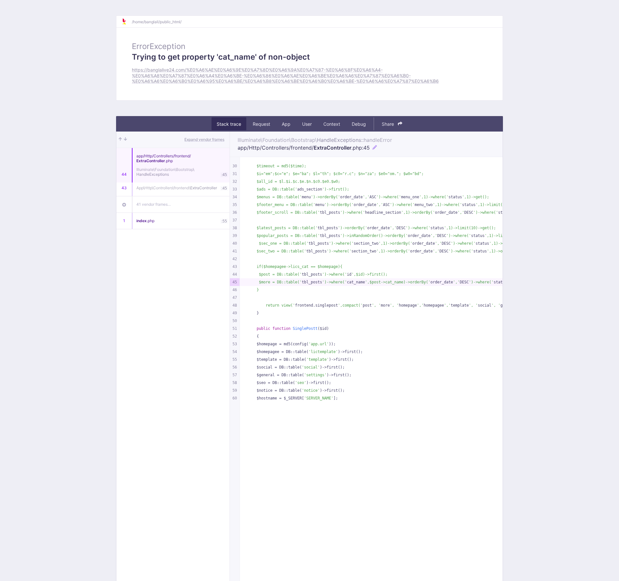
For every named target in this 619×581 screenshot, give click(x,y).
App (286, 124)
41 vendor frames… (153, 204)
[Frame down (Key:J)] (125, 140)
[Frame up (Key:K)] (120, 140)
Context (331, 124)
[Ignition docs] (127, 21)
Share (388, 124)
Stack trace (229, 124)
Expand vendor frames (204, 139)
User (307, 124)
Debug (359, 124)
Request (261, 124)
